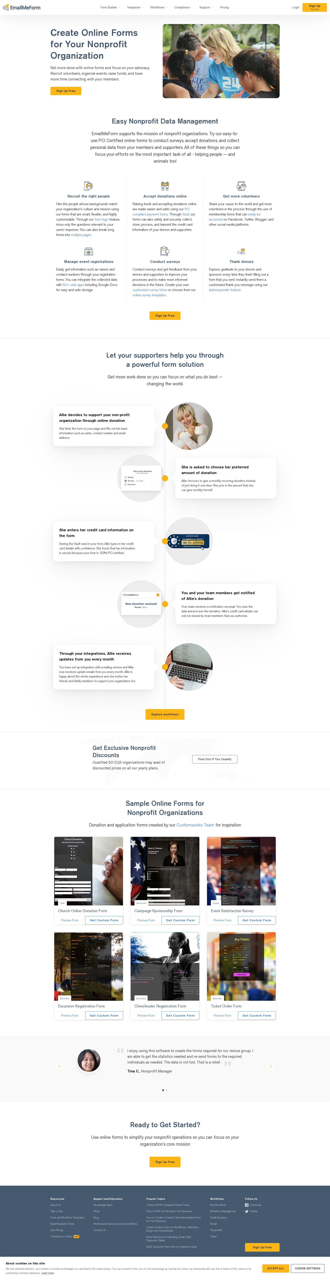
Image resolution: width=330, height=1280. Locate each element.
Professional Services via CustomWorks (115, 1223)
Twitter (253, 1211)
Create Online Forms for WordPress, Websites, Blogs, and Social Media (172, 1229)
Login (295, 7)
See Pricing (56, 1230)
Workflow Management (223, 1211)
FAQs (96, 1211)
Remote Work (218, 1205)
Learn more (47, 1273)
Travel (213, 1236)
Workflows (157, 7)
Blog (96, 1217)
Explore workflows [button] (165, 714)
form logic (101, 219)
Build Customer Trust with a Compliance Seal (171, 1246)
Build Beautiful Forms (62, 1223)
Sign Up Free (262, 1247)
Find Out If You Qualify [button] (214, 759)
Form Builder (108, 7)
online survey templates (149, 295)
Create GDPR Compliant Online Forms (167, 1205)
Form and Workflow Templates (67, 1217)
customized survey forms (150, 290)
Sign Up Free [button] (65, 91)
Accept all (275, 1268)
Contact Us (99, 1230)
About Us (55, 1205)
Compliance (182, 7)
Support (205, 7)
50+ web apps (73, 285)
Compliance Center (64, 1236)
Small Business (218, 1217)
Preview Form (69, 920)
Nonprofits (216, 1230)
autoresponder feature (225, 290)
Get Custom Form (104, 920)
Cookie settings (307, 1268)
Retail (213, 1223)
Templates (133, 7)
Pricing (224, 7)
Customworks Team (195, 825)
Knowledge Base (103, 1205)
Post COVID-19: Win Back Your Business (169, 1211)
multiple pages (81, 235)
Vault (185, 214)
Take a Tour (56, 1211)
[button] (59, 1066)
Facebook (255, 1205)
